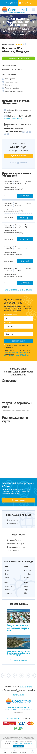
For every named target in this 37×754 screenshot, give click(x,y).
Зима (6, 582)
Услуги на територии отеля (18, 372)
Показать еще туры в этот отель (18, 290)
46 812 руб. (25, 261)
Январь (8, 590)
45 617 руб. (25, 218)
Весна (25, 582)
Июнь (7, 571)
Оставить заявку (18, 500)
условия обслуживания (28, 738)
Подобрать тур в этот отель (18, 58)
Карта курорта (12, 523)
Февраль (8, 593)
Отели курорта (12, 520)
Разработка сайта (13, 719)
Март (26, 586)
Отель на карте (18, 375)
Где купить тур (18, 694)
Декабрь (8, 586)
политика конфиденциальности (11, 738)
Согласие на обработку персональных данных (16, 355)
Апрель (27, 590)
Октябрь (27, 574)
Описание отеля (18, 369)
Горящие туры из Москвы (17, 707)
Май (26, 593)
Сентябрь (27, 571)
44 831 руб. (25, 196)
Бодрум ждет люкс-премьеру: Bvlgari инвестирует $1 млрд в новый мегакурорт (18, 653)
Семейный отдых (14, 540)
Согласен (18, 746)
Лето (6, 567)
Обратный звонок (25, 686)
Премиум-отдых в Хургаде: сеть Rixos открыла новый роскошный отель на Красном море (18, 627)
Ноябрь (27, 577)
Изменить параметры (13, 118)
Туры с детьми (13, 551)
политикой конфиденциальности (23, 743)
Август (7, 577)
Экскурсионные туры (16, 547)
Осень (25, 567)
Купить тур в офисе (18, 163)
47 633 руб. (25, 283)
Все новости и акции (18, 660)
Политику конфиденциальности (16, 352)
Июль (7, 574)
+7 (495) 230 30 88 (11, 3)
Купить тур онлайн (18, 156)
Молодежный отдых (15, 544)
